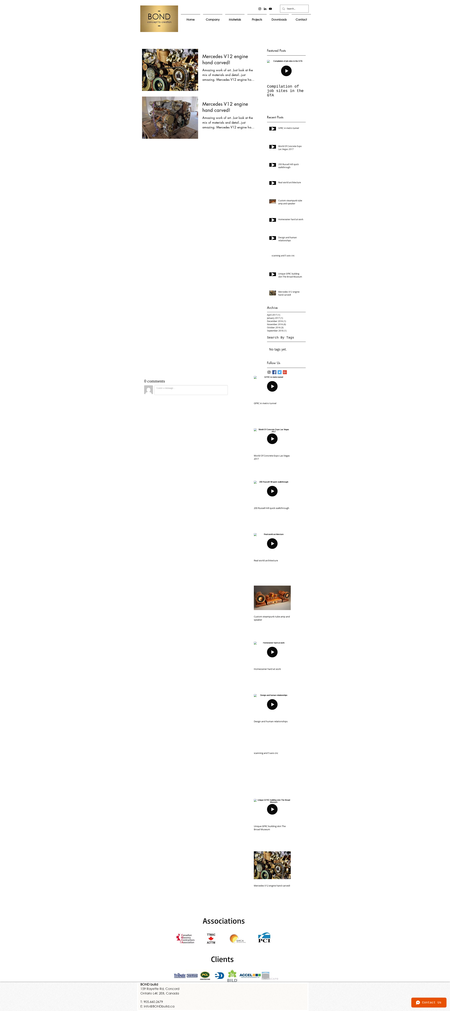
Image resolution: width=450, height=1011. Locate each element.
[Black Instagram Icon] (269, 372)
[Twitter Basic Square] (280, 372)
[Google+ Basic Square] (285, 372)
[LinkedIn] (265, 9)
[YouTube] (270, 9)
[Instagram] (260, 9)
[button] (235, 17)
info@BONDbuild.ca (159, 1006)
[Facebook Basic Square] (274, 372)
